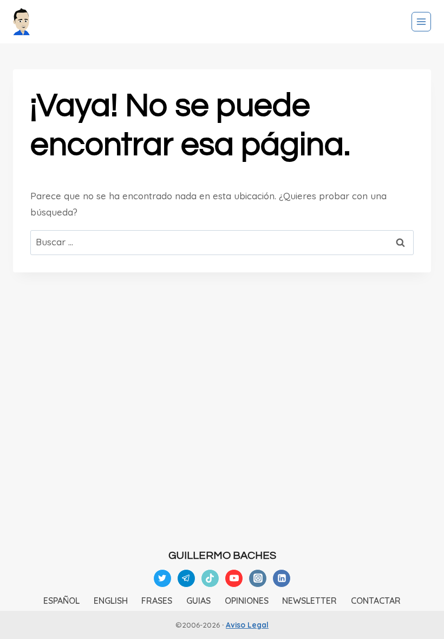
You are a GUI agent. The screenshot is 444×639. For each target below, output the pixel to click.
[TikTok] (210, 578)
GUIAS (198, 600)
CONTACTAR (376, 600)
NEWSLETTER (309, 600)
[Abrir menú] (421, 21)
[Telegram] (186, 578)
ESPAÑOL (61, 600)
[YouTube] (234, 578)
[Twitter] (162, 578)
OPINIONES (247, 600)
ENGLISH (111, 600)
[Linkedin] (281, 578)
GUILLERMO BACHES (222, 555)
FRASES (156, 600)
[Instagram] (258, 578)
